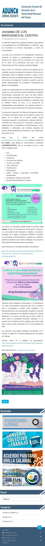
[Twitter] (40, 536)
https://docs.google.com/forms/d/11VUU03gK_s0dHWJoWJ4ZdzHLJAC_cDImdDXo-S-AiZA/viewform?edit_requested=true (22, 253)
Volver (5, 401)
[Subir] (39, 527)
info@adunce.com (10, 533)
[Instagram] (40, 540)
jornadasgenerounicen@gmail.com (14, 140)
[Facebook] (40, 533)
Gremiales (6, 521)
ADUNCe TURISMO (9, 513)
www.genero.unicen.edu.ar (26, 350)
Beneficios (6, 517)
